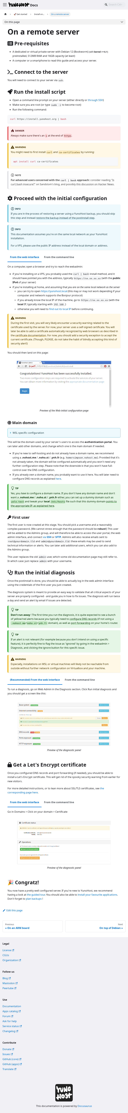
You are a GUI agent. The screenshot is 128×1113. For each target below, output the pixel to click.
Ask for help (9, 1021)
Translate (7, 1069)
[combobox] (114, 4)
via (47, 537)
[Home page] (5, 14)
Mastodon (8, 983)
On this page (12, 22)
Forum (6, 1016)
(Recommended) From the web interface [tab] (35, 679)
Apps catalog (10, 1011)
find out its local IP (60, 309)
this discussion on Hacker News (95, 184)
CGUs (5, 955)
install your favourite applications (97, 894)
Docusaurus (85, 1106)
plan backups (34, 898)
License (6, 950)
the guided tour (36, 894)
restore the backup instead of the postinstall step (65, 218)
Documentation (11, 1006)
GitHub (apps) (10, 1064)
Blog (5, 978)
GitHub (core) (10, 1059)
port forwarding (80, 623)
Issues (6, 1054)
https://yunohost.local (54, 291)
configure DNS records (83, 619)
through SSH (95, 100)
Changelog (8, 1031)
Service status (10, 1026)
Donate (6, 1049)
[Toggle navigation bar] (4, 4)
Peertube (7, 988)
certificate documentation (30, 335)
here (58, 478)
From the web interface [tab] (24, 257)
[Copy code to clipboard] (116, 118)
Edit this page (14, 910)
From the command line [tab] (59, 257)
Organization (10, 960)
